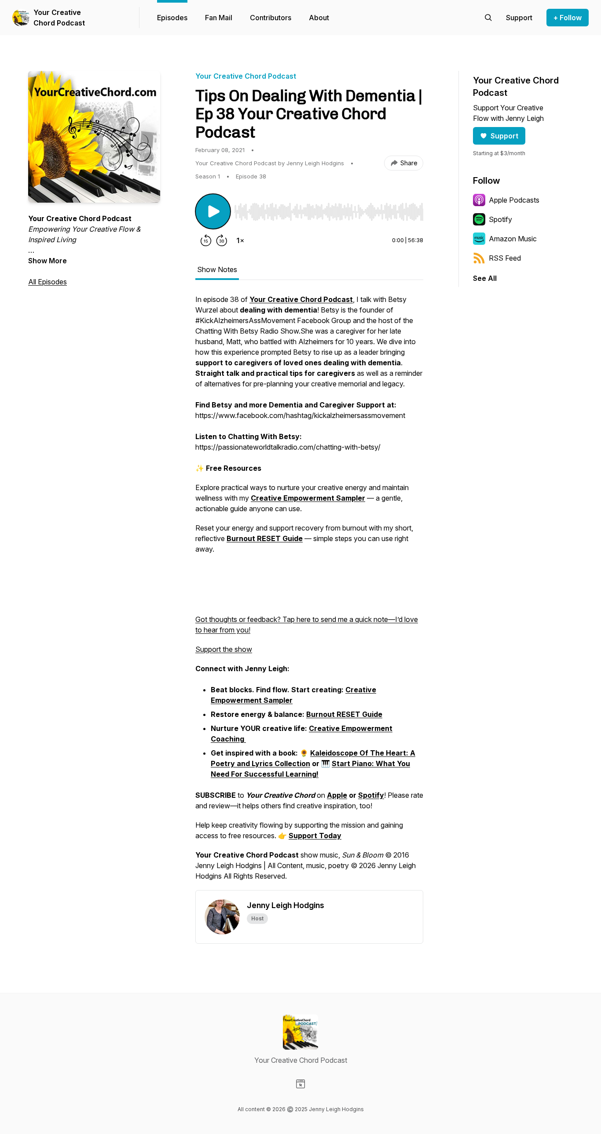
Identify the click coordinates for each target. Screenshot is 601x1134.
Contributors (270, 17)
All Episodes (47, 281)
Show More (47, 260)
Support (504, 135)
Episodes (172, 17)
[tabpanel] (309, 592)
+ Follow (567, 17)
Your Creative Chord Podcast (59, 17)
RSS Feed (505, 258)
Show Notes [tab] (217, 269)
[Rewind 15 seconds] (206, 240)
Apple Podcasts (514, 200)
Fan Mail (218, 17)
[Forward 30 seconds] (222, 240)
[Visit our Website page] (300, 1083)
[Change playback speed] (240, 240)
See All (485, 278)
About (319, 17)
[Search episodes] (488, 17)
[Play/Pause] (213, 211)
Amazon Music (513, 238)
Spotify (500, 219)
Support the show (223, 649)
